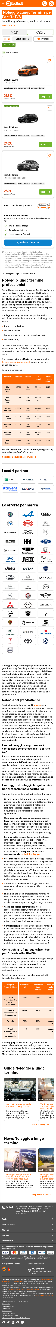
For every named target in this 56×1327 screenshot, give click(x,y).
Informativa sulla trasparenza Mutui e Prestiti (16, 1318)
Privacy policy (6, 1304)
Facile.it (5, 1219)
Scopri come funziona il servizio (17, 457)
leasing (37, 705)
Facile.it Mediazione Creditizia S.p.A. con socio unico (23, 1289)
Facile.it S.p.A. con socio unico (44, 1295)
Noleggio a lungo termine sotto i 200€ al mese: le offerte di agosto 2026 (18, 1176)
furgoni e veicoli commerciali (16, 362)
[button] (3, 3)
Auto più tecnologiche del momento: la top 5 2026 (18, 1105)
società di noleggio (30, 854)
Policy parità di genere (8, 1313)
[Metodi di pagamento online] (28, 1252)
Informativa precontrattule (10, 1315)
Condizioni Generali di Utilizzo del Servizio (14, 1301)
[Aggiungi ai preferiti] (49, 60)
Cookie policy (6, 1308)
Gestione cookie (7, 1311)
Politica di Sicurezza (8, 1306)
